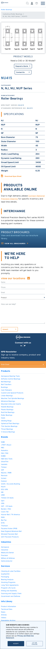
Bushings (4, 387)
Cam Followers (6, 390)
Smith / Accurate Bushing (10, 484)
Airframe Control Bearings (10, 379)
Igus (2, 500)
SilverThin (4, 461)
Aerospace (5, 547)
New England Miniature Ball (11, 531)
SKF (2, 470)
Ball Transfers (6, 384)
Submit (5, 329)
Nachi (3, 487)
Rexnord (4, 475)
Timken (4, 467)
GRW (3, 495)
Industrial (4, 550)
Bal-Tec (4, 520)
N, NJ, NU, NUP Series (11, 16)
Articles (4, 615)
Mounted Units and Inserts (11, 404)
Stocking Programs (8, 582)
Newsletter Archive (8, 620)
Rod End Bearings (7, 412)
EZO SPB (4, 489)
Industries (6, 542)
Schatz (3, 478)
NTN (3, 523)
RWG (3, 517)
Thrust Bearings (7, 429)
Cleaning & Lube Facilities (10, 571)
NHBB (3, 456)
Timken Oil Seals (7, 498)
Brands (4, 437)
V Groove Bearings (8, 432)
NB (2, 492)
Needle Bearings (7, 407)
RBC (2, 447)
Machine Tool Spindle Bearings (12, 398)
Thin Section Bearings (9, 426)
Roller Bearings (6, 10)
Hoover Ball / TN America (10, 514)
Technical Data (6, 609)
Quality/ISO (5, 574)
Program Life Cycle (8, 588)
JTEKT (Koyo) (6, 445)
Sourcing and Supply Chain (11, 593)
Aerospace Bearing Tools (10, 376)
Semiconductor (6, 561)
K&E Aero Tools (6, 459)
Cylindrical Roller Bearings (12, 14)
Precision (4, 555)
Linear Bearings (7, 395)
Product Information (8, 606)
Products (5, 371)
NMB (3, 442)
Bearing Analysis (7, 579)
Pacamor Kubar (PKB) (9, 528)
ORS (2, 503)
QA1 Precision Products (10, 537)
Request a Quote (22, 66)
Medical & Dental (7, 552)
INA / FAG (4, 453)
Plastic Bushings (7, 409)
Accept (16, 643)
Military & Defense (8, 558)
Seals (3, 418)
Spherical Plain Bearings (10, 423)
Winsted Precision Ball (9, 534)
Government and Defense (10, 596)
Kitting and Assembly (9, 591)
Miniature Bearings (8, 401)
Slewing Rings (6, 421)
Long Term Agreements (10, 585)
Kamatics (4, 450)
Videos (3, 617)
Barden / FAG (6, 509)
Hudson (4, 481)
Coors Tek (5, 512)
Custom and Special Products (12, 393)
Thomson (4, 526)
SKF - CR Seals (6, 506)
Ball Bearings (6, 382)
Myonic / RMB (6, 473)
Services (5, 566)
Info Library (6, 601)
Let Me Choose (34, 643)
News (3, 612)
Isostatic (4, 464)
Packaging (5, 577)
